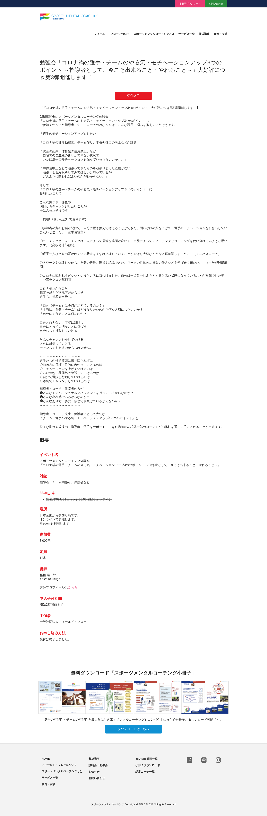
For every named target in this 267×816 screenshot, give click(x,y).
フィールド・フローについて (112, 33)
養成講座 (204, 33)
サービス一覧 (186, 33)
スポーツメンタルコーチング (107, 804)
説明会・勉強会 (98, 765)
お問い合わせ (216, 3)
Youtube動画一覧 (146, 758)
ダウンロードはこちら (133, 729)
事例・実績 (220, 33)
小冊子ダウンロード (189, 3)
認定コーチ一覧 (145, 771)
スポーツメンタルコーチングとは (154, 33)
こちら (72, 587)
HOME (46, 758)
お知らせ (94, 771)
